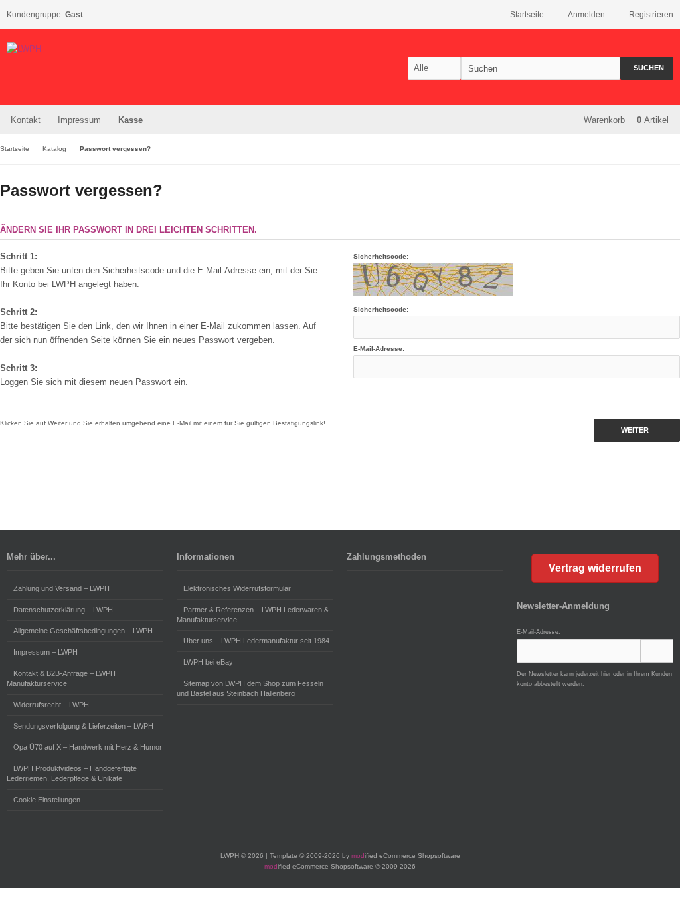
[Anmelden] (657, 651)
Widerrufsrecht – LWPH (51, 705)
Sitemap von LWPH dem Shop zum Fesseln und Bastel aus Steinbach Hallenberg (250, 688)
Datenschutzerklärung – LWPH (63, 610)
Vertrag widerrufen (595, 568)
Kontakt (26, 120)
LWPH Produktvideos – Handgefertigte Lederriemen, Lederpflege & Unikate (72, 773)
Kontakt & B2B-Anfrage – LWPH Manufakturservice (61, 678)
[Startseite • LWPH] (95, 49)
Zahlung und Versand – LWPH (61, 588)
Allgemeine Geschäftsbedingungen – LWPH (83, 631)
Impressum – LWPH (45, 652)
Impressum (79, 120)
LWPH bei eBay (208, 662)
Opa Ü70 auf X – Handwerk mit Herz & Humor (87, 747)
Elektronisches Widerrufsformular (237, 588)
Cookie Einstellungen (46, 800)
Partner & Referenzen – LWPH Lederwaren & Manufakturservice (253, 615)
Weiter (637, 430)
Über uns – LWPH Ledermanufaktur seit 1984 (256, 641)
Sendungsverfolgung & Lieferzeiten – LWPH (83, 726)
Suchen (646, 68)
